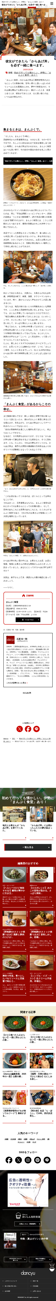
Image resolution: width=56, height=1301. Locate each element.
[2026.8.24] (41, 874)
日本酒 (13, 1139)
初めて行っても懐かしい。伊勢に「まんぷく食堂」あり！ (32, 74)
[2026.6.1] (41, 1024)
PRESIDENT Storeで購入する (15, 1259)
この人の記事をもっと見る (16, 683)
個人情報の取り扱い (11, 1286)
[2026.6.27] (41, 1060)
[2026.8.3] (14, 1024)
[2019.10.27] (41, 814)
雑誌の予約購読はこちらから (40, 1259)
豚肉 (20, 1139)
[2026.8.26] (41, 918)
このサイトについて (11, 1281)
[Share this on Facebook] (28, 729)
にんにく (21, 1142)
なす (34, 1142)
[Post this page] (19, 729)
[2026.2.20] (14, 1097)
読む (13, 738)
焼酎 (6, 1139)
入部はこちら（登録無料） (28, 1224)
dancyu (5, 738)
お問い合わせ (37, 1291)
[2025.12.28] (14, 1060)
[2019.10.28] (14, 814)
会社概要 (7, 1291)
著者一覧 (35, 1281)
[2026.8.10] (14, 962)
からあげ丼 (27, 693)
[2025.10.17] (41, 962)
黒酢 (25, 1139)
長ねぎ (32, 1139)
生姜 (28, 1142)
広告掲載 (35, 1286)
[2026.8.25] (14, 874)
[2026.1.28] (41, 1097)
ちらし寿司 (41, 1139)
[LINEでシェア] (36, 729)
